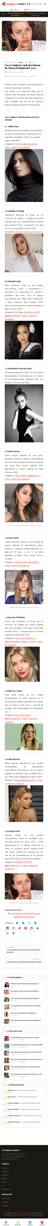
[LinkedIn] (7, 928)
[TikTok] (19, 928)
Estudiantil (5, 1175)
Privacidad (5, 1202)
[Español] (28, 4)
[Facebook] (17, 923)
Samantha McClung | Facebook (29, 232)
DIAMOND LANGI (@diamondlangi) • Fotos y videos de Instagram (22, 315)
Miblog (4, 1168)
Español (4, 1178)
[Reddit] (31, 928)
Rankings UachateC (19, 1213)
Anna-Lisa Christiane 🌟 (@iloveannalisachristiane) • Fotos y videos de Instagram (24, 641)
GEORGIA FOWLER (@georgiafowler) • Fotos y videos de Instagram (21, 865)
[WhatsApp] (29, 923)
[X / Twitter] (23, 923)
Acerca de (5, 1198)
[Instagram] (13, 928)
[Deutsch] (40, 4)
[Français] (34, 4)
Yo (3, 1186)
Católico (5, 1171)
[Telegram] (35, 923)
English (4, 1182)
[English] (31, 4)
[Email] (37, 928)
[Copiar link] (7, 933)
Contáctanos (6, 1189)
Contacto (5, 1205)
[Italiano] (37, 4)
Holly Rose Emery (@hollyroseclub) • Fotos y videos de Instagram (21, 718)
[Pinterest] (25, 928)
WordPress (26, 1215)
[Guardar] (13, 933)
